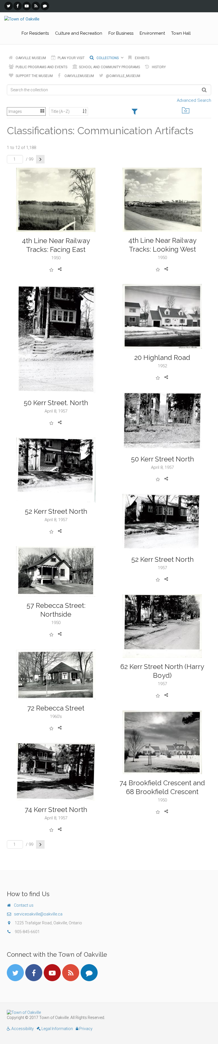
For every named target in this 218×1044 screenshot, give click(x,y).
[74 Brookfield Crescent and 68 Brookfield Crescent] (162, 742)
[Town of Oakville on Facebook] (17, 6)
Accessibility (22, 1028)
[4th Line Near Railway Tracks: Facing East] (56, 200)
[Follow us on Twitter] (8, 6)
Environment (152, 33)
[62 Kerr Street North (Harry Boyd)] (162, 626)
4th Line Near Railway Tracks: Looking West (162, 244)
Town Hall (181, 33)
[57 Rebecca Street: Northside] (56, 571)
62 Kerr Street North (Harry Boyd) (162, 671)
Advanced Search (194, 100)
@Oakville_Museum (122, 76)
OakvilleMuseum (79, 76)
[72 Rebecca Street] (56, 674)
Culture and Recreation (78, 33)
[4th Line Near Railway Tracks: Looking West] (162, 200)
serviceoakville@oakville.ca (38, 914)
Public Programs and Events (41, 67)
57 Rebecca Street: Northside (55, 609)
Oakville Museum (30, 58)
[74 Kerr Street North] (56, 772)
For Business (120, 33)
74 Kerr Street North (56, 809)
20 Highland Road (162, 357)
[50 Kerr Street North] (162, 421)
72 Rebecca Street (55, 708)
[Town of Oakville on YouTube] (26, 6)
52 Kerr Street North (56, 511)
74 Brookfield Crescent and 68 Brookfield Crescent (162, 787)
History (158, 67)
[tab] (134, 112)
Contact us (23, 905)
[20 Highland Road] (162, 316)
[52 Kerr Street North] (56, 470)
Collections (107, 58)
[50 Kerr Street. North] (56, 339)
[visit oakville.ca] (109, 1012)
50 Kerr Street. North (56, 403)
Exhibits (141, 58)
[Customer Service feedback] (45, 6)
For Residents (35, 33)
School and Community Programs (109, 67)
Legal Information (57, 1028)
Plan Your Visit (71, 58)
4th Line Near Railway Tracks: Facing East (56, 245)
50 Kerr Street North (162, 459)
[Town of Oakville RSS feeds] (36, 6)
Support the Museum (34, 76)
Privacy (85, 1028)
